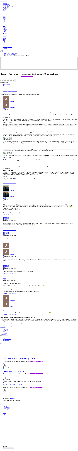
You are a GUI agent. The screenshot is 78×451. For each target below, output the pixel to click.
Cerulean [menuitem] (4, 17)
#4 (3, 236)
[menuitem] (6, 84)
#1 (3, 110)
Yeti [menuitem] (3, 34)
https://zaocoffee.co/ (7, 179)
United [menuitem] (4, 33)
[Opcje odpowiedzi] (5, 327)
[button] (1, 12)
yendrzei (4, 108)
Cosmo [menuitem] (4, 18)
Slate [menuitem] (4, 41)
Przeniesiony (18, 76)
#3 (3, 221)
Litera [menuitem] (4, 21)
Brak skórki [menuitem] (5, 48)
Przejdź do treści (3, 1)
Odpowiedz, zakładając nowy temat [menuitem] (10, 91)
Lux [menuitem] (4, 23)
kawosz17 (5, 219)
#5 (3, 257)
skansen (4, 278)
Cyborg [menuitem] (4, 38)
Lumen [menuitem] (4, 22)
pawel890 (5, 197)
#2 (3, 200)
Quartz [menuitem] (4, 40)
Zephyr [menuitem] (4, 36)
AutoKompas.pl (20, 212)
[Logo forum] (2, 51)
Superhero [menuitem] (5, 43)
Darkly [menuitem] (4, 39)
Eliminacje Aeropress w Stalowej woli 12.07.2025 (15, 371)
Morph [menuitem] (4, 27)
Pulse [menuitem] (4, 28)
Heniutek (4, 234)
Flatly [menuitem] (4, 19)
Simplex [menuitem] (4, 30)
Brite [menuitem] (4, 16)
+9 (14, 80)
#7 (3, 281)
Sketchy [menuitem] (4, 31)
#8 (3, 310)
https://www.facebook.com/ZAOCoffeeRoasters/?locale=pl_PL (15, 180)
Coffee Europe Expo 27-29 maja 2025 (12, 385)
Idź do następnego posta (7, 447)
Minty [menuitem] (4, 26)
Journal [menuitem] (4, 20)
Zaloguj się (8, 326)
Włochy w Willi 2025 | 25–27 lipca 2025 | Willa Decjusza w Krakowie (20, 358)
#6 (3, 269)
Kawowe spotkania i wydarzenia (27, 76)
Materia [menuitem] (4, 24)
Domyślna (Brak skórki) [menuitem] (7, 47)
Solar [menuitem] (4, 42)
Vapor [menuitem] (4, 44)
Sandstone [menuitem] (5, 29)
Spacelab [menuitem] (4, 32)
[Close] (11, 326)
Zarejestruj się (3, 326)
